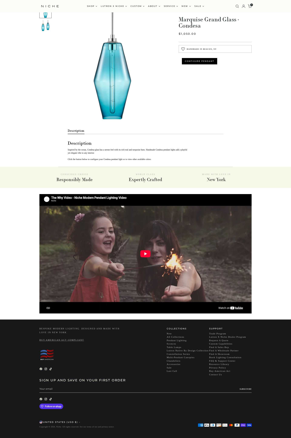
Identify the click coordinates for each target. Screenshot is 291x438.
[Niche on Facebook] (41, 369)
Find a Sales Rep (219, 347)
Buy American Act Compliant (61, 340)
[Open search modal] (237, 6)
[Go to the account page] (244, 6)
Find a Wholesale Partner (224, 350)
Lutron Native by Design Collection (188, 350)
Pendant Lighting (177, 340)
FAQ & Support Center (222, 361)
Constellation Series (178, 354)
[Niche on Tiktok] (51, 369)
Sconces (171, 344)
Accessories (174, 364)
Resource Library (219, 364)
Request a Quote (219, 340)
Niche (58, 427)
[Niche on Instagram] (46, 369)
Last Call (172, 371)
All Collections (175, 337)
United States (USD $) (60, 422)
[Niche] (50, 6)
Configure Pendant (199, 61)
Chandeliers (174, 361)
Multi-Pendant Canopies (180, 357)
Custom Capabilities (220, 344)
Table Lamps (174, 347)
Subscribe (246, 389)
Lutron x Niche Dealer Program (227, 337)
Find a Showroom (219, 354)
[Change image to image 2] (45, 26)
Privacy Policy (217, 367)
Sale (169, 367)
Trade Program (217, 333)
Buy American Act (219, 371)
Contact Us (215, 374)
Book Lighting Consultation (225, 357)
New (169, 333)
